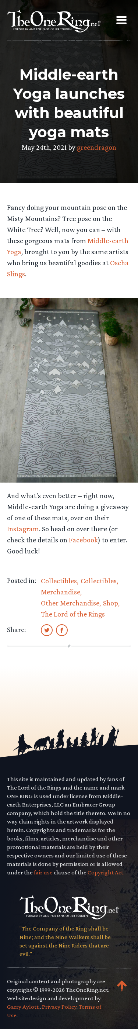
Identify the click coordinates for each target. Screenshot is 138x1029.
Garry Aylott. (23, 1006)
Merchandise (60, 592)
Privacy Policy (59, 1006)
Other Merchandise (70, 603)
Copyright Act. (106, 872)
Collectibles (59, 581)
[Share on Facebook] (62, 629)
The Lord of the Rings (73, 614)
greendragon (96, 147)
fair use (43, 872)
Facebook (83, 540)
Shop (110, 603)
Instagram (23, 529)
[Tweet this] (47, 629)
